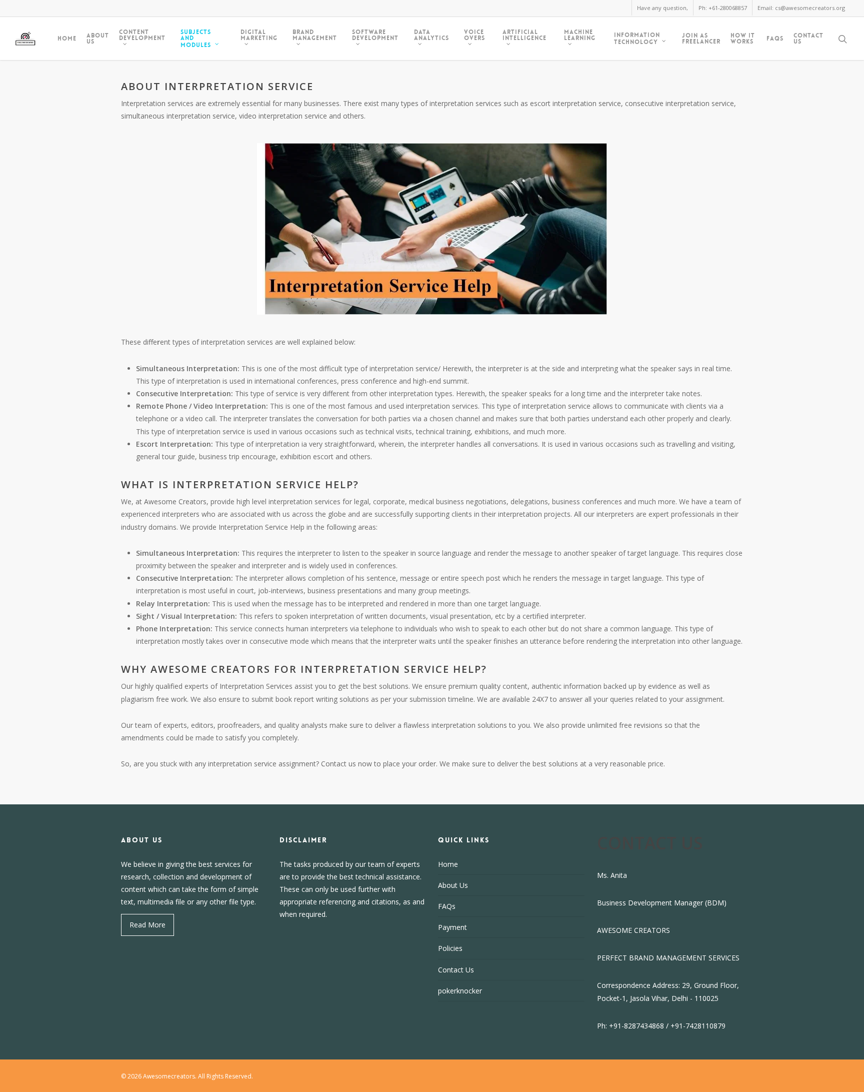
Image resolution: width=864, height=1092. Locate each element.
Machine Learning (580, 35)
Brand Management (314, 35)
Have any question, (662, 8)
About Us (97, 39)
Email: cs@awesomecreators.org (801, 8)
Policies (450, 948)
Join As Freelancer (701, 39)
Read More (148, 924)
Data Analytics (431, 35)
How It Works (742, 39)
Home (67, 39)
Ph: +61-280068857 (722, 8)
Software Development (375, 35)
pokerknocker (460, 990)
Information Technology (637, 38)
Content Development (142, 35)
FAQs (775, 39)
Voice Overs (474, 35)
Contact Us (809, 39)
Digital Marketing (259, 35)
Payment (452, 927)
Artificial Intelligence (524, 35)
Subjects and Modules (195, 38)
